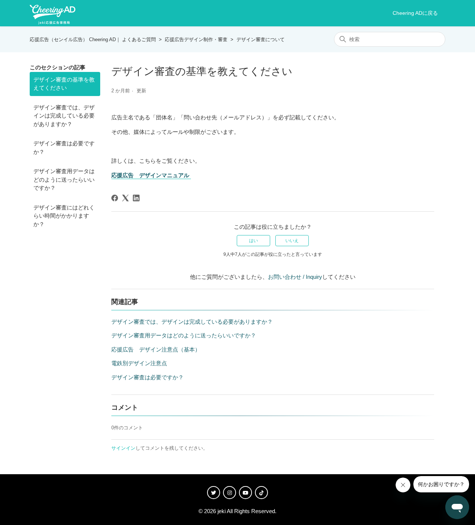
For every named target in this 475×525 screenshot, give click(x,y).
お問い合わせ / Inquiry (295, 277)
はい (253, 240)
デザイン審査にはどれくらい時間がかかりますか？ (64, 215)
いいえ (292, 240)
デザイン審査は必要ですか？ (64, 147)
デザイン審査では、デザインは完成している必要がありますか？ (64, 115)
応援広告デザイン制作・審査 (196, 39)
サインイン (123, 448)
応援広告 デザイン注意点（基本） (155, 349)
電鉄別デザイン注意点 (139, 363)
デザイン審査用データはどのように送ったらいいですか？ (64, 179)
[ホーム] (52, 13)
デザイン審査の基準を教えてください (64, 83)
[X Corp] (125, 198)
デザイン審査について (260, 39)
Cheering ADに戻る (415, 13)
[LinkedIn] (136, 198)
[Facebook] (114, 198)
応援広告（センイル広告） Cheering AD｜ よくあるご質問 (93, 39)
